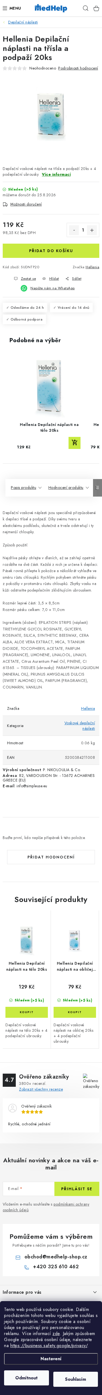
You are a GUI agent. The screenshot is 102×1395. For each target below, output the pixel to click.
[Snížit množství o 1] (74, 230)
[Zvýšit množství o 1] (92, 230)
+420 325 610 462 (56, 1266)
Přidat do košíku (51, 250)
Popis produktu (23, 487)
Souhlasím (75, 1379)
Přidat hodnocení (51, 857)
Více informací (56, 174)
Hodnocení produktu (66, 487)
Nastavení (51, 1359)
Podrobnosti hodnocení (78, 68)
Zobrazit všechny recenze (41, 1089)
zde (56, 1333)
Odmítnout (26, 1378)
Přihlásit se (76, 1189)
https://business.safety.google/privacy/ (49, 1345)
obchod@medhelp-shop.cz (55, 1256)
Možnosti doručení (26, 204)
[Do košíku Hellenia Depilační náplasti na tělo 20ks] (26, 1012)
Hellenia (92, 267)
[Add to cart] (75, 443)
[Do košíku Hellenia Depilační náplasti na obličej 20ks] (75, 1012)
